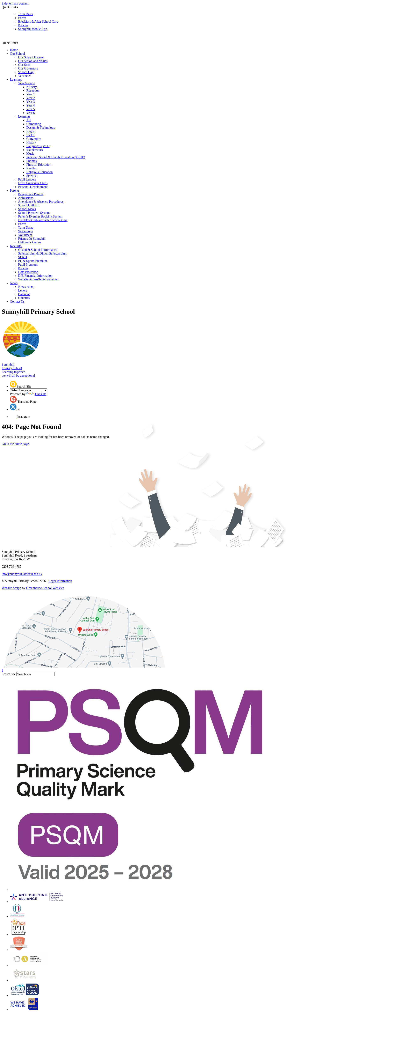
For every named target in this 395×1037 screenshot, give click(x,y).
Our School (17, 53)
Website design (11, 588)
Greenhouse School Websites (45, 588)
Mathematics (34, 150)
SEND (22, 257)
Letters (22, 290)
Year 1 (30, 94)
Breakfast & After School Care (38, 21)
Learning (16, 79)
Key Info (16, 246)
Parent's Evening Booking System (40, 216)
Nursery (31, 87)
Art (28, 120)
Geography (33, 138)
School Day (26, 72)
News (13, 283)
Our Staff (24, 64)
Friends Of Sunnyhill (31, 238)
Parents (14, 190)
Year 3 (30, 101)
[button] (19, 43)
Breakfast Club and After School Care (42, 220)
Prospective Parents (30, 194)
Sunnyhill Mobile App (32, 29)
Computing (33, 124)
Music (30, 153)
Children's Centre (29, 242)
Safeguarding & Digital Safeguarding (42, 253)
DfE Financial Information (35, 275)
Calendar (24, 294)
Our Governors (28, 68)
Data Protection (28, 272)
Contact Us (17, 301)
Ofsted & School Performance (37, 249)
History (31, 142)
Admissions (25, 198)
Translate (40, 394)
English (31, 131)
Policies (23, 25)
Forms (22, 18)
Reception (33, 90)
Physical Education (38, 164)
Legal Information (60, 581)
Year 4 (30, 105)
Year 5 (30, 109)
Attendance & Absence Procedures (40, 201)
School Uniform (28, 205)
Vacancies (24, 76)
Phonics (31, 161)
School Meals (27, 209)
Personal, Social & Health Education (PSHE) (55, 157)
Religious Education (39, 172)
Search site (9, 674)
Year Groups (26, 83)
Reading (31, 168)
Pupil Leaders (27, 179)
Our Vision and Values (33, 61)
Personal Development (33, 187)
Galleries (24, 298)
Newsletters (25, 286)
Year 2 (30, 98)
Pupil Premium (27, 264)
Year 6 (30, 113)
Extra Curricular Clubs (33, 183)
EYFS (30, 135)
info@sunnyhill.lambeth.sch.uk (22, 574)
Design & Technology (40, 127)
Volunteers (25, 235)
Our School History (31, 57)
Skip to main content (15, 3)
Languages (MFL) (38, 146)
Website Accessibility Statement (38, 279)
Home (14, 50)
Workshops (25, 231)
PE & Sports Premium (32, 261)
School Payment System (34, 212)
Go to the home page (15, 444)
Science (31, 175)
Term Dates (25, 14)
